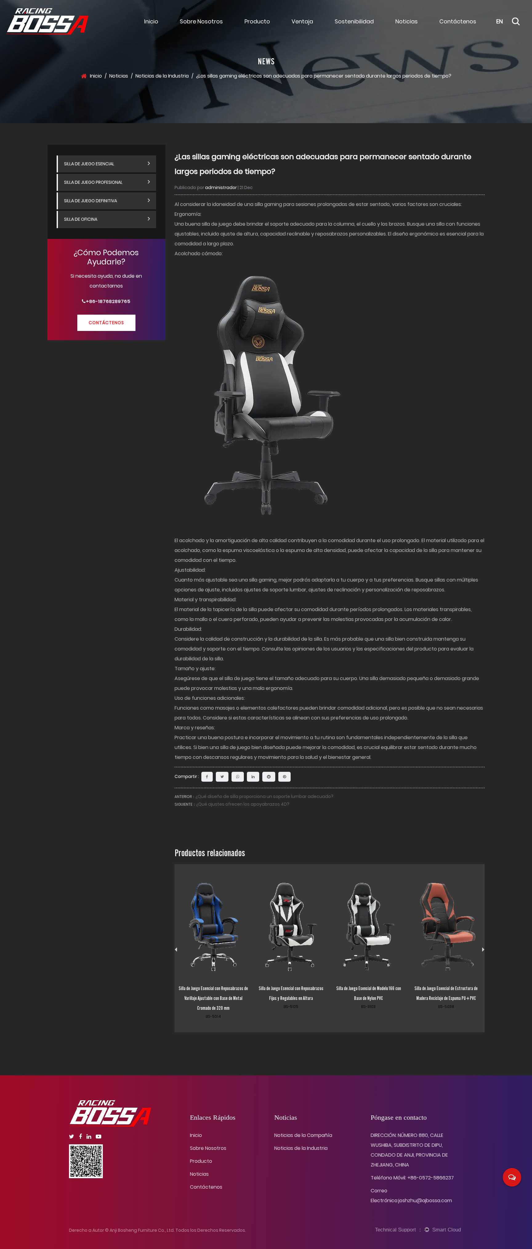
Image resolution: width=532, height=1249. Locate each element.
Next (483, 950)
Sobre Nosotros (201, 21)
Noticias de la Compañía (423, 26)
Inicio (151, 21)
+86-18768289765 (108, 301)
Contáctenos (457, 21)
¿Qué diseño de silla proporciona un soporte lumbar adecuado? (264, 796)
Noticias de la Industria (162, 75)
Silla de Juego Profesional (93, 182)
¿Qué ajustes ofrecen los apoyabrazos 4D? (242, 804)
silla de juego (240, 678)
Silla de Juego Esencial (272, 26)
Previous (176, 950)
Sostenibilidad (354, 21)
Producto (257, 21)
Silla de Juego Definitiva (90, 201)
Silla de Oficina (80, 219)
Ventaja (302, 21)
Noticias (406, 21)
